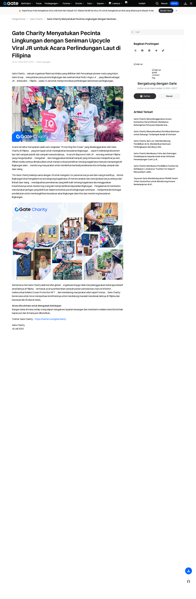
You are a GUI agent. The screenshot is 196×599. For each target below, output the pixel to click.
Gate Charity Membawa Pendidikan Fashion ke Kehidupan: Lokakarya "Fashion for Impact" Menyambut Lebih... (156, 169)
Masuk (164, 3)
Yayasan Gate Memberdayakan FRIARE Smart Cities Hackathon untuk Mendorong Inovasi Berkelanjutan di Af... (156, 181)
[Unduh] (188, 570)
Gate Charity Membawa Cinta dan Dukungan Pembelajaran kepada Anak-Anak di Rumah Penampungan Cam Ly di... (155, 156)
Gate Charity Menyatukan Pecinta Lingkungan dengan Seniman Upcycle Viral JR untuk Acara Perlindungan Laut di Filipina (81, 19)
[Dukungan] (188, 581)
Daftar (174, 3)
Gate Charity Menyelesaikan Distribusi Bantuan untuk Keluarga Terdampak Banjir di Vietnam (156, 133)
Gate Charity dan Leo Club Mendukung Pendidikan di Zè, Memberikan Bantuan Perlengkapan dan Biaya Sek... (152, 144)
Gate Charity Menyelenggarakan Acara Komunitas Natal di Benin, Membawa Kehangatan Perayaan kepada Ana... (152, 122)
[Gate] (10, 3)
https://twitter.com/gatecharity (50, 319)
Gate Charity (36, 19)
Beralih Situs (166, 10)
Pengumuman (19, 19)
